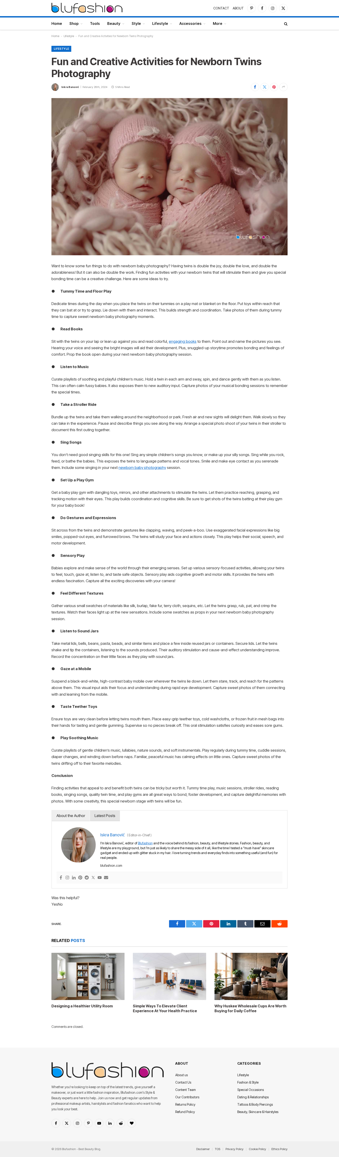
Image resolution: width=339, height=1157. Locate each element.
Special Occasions (250, 1090)
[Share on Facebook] (255, 87)
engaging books (182, 341)
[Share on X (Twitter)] (264, 87)
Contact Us (183, 1082)
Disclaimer (203, 1149)
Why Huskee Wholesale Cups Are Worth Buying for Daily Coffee (250, 1008)
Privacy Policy (235, 1149)
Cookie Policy (257, 1149)
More (217, 23)
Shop (74, 23)
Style (136, 23)
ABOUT (238, 8)
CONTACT (221, 8)
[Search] (285, 23)
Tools (95, 23)
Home (56, 23)
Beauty (113, 23)
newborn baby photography (142, 467)
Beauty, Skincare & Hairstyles (257, 1112)
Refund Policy (185, 1112)
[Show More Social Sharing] (283, 87)
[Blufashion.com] (86, 8)
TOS (217, 1149)
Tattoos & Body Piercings (255, 1104)
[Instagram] (67, 877)
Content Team (185, 1090)
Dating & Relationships (253, 1097)
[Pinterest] (80, 877)
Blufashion (145, 843)
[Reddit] (87, 877)
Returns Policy (185, 1104)
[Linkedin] (74, 877)
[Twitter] (93, 877)
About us (181, 1075)
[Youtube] (100, 877)
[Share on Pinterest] (274, 87)
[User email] (106, 877)
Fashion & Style (248, 1082)
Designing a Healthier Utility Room (82, 1006)
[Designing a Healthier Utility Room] (88, 976)
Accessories (190, 23)
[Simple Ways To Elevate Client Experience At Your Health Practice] (169, 976)
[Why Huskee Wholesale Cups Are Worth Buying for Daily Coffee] (251, 976)
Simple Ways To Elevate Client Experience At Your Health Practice (165, 1008)
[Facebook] (61, 877)
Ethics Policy (279, 1149)
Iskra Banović (70, 87)
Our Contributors (187, 1097)
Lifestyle (160, 23)
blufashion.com (111, 865)
